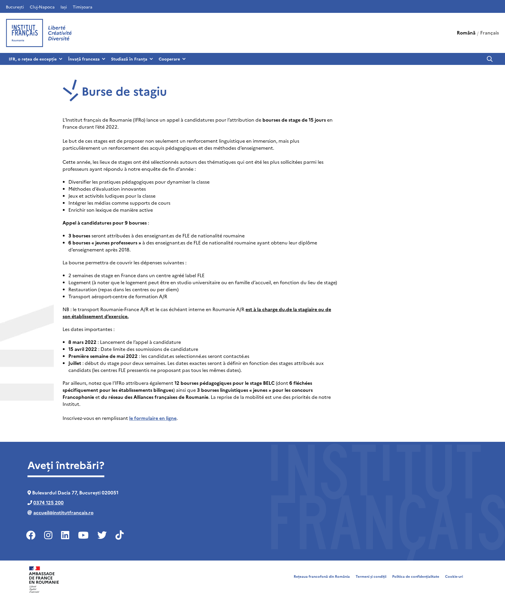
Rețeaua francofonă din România (322, 576)
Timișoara (82, 7)
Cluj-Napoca (42, 7)
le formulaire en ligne (153, 418)
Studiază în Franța (129, 59)
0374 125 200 (48, 502)
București (15, 7)
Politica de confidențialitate (415, 576)
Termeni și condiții (371, 576)
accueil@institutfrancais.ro (63, 512)
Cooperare (169, 59)
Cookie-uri (454, 576)
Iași (63, 7)
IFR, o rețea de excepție (33, 59)
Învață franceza (84, 59)
